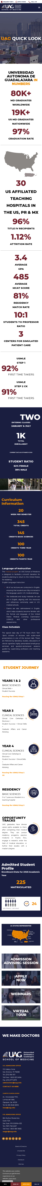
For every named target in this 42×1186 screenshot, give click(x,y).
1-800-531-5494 (15, 1077)
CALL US (36, 1184)
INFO (5, 1184)
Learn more (12, 1178)
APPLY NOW (26, 1184)
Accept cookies (7, 1182)
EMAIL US (15, 1184)
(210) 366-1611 (10, 1075)
